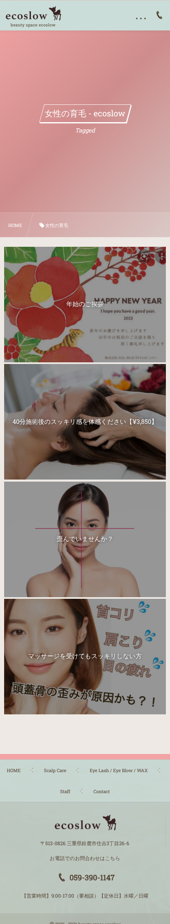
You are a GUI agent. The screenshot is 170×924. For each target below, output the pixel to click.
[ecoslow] (33, 13)
